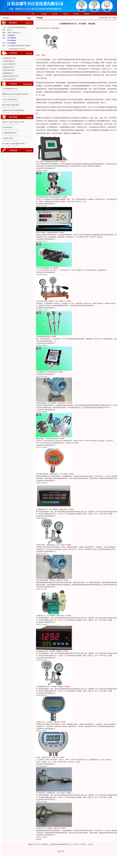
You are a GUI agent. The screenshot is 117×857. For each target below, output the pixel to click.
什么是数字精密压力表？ (9, 133)
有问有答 (76, 14)
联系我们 (87, 14)
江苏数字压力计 (8, 58)
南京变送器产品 (8, 70)
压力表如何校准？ (7, 127)
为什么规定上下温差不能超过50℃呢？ (14, 144)
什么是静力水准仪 (7, 138)
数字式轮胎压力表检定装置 (10, 105)
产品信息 (44, 14)
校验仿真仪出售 (8, 67)
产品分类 (54, 14)
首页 (33, 14)
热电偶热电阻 (7, 73)
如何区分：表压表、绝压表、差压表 (13, 122)
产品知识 (65, 14)
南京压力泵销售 (8, 64)
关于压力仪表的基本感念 (9, 99)
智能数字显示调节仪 (9, 76)
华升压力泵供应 (8, 79)
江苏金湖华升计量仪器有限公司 (45, 168)
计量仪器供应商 (8, 61)
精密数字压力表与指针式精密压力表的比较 (15, 94)
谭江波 (91, 844)
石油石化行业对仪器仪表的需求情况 (13, 110)
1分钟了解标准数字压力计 (10, 89)
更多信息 (38, 839)
